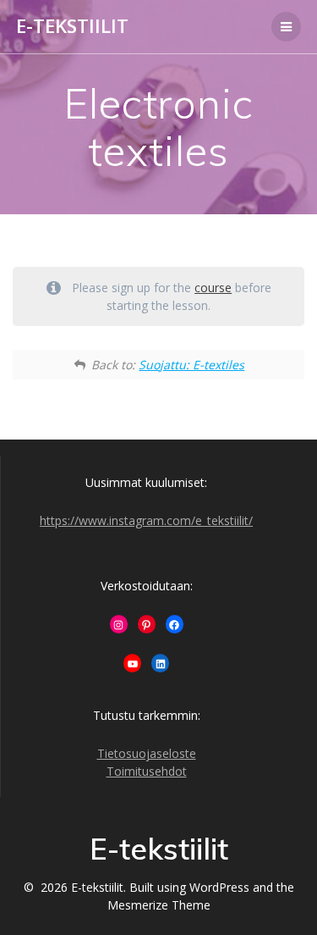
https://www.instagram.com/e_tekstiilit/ (146, 520)
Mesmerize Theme (158, 905)
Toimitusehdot (147, 771)
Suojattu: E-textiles (191, 365)
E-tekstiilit (72, 26)
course (213, 287)
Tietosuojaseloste (146, 753)
